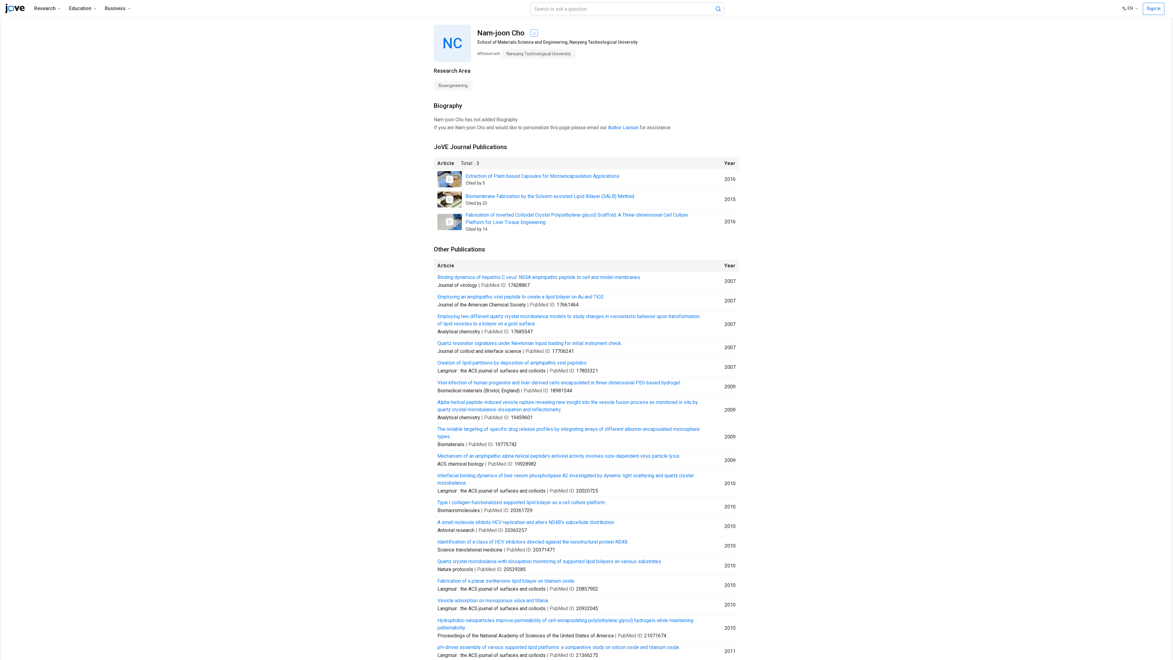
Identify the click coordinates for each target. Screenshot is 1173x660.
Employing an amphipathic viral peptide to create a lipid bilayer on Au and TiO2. (521, 297)
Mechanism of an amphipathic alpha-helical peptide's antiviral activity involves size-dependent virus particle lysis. (558, 456)
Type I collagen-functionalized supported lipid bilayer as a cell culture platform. (521, 502)
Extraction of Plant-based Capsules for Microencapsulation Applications (542, 176)
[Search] (718, 9)
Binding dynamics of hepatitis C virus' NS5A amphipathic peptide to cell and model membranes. (539, 277)
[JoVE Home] (15, 8)
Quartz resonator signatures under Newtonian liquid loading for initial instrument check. (529, 343)
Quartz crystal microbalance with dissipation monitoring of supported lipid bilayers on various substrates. (549, 561)
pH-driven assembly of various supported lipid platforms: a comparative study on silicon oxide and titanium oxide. (558, 647)
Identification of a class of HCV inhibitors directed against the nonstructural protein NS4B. (532, 542)
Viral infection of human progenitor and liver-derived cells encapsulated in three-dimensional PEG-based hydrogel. (559, 383)
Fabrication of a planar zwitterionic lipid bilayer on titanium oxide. (506, 581)
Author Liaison (623, 127)
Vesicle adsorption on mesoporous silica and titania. (493, 600)
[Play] (449, 179)
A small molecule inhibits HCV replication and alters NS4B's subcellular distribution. (526, 522)
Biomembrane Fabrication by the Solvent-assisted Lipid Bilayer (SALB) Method (550, 196)
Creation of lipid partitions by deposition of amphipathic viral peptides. (512, 363)
